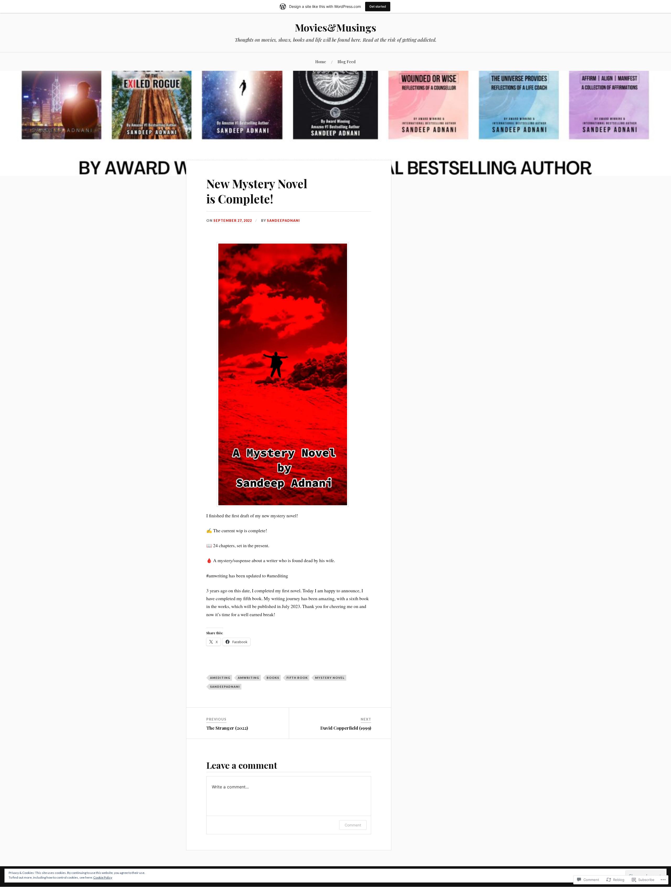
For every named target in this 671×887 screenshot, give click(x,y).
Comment (353, 825)
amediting (220, 677)
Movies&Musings (335, 27)
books (273, 677)
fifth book (297, 677)
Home (320, 61)
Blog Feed (347, 61)
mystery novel (330, 677)
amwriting (248, 677)
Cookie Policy (102, 877)
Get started (377, 6)
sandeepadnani (283, 220)
